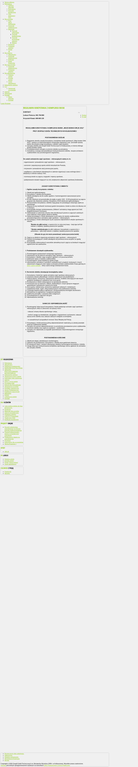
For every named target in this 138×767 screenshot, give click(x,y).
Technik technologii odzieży (15, 39)
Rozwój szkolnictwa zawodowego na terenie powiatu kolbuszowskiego (13, 428)
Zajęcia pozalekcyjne (12, 413)
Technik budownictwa (16, 35)
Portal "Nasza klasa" (11, 462)
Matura (14, 43)
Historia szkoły (10, 75)
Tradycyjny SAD (10, 418)
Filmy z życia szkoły (11, 381)
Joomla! (3, 765)
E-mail (84, 117)
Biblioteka (8, 393)
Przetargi (8, 440)
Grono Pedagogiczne (12, 390)
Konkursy (11, 44)
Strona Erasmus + (10, 444)
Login (3, 103)
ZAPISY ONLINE (11, 6)
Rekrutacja (11, 9)
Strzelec (7, 473)
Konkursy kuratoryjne (12, 419)
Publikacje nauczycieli (12, 392)
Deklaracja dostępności (12, 366)
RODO (7, 395)
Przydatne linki (9, 383)
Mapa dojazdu (11, 97)
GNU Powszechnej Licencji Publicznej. (57, 765)
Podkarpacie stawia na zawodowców (12, 438)
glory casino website (34, 265)
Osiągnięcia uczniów (11, 386)
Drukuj (84, 115)
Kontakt (10, 100)
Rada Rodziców (11, 62)
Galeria (7, 380)
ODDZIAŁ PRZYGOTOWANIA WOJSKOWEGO (11, 371)
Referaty (11, 60)
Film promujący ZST (11, 15)
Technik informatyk (15, 32)
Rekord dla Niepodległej (13, 385)
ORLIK (7, 451)
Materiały (11, 29)
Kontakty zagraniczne (12, 388)
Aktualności (12, 54)
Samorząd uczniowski (12, 89)
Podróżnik (8, 472)
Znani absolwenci (12, 82)
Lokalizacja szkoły (11, 397)
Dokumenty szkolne (11, 375)
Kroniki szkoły (10, 79)
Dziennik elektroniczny (12, 26)
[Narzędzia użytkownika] (79, 112)
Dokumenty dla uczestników (14, 442)
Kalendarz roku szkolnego (13, 378)
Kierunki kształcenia (12, 11)
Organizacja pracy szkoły (13, 376)
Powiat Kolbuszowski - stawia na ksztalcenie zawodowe (12, 433)
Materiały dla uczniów (12, 411)
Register (8, 103)
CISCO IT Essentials (11, 416)
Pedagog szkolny (11, 47)
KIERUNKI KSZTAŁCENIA (14, 368)
